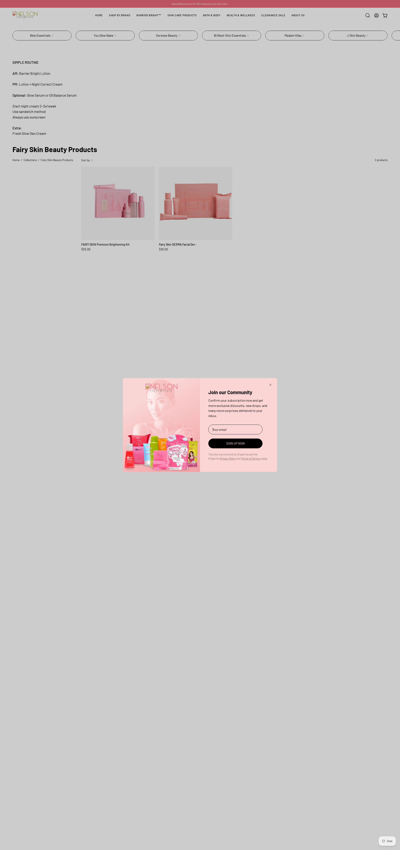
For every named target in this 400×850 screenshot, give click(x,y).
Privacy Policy (228, 458)
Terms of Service (251, 458)
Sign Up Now (235, 443)
